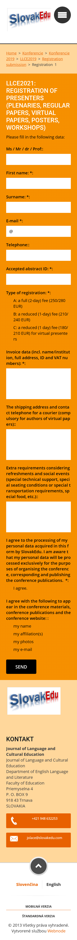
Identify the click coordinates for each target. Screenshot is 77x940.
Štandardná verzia (38, 916)
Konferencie (32, 53)
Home (11, 53)
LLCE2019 (28, 58)
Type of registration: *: (28, 292)
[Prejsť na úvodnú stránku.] (28, 21)
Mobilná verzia (38, 906)
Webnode (56, 931)
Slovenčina (27, 884)
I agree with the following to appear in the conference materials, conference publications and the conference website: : (38, 609)
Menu (62, 15)
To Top (38, 866)
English (53, 884)
